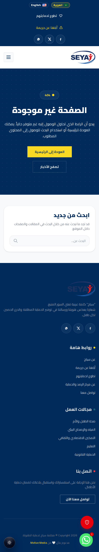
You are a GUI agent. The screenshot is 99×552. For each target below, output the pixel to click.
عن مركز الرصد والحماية (80, 384)
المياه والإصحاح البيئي (81, 429)
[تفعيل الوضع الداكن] (9, 542)
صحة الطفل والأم (84, 421)
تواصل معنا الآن (77, 499)
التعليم (91, 446)
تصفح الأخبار (49, 167)
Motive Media (38, 542)
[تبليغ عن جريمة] (87, 522)
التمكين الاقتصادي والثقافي (76, 438)
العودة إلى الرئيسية (49, 152)
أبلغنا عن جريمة (85, 367)
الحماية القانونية (85, 454)
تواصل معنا (88, 392)
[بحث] (15, 241)
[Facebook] (60, 39)
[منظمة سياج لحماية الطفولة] (83, 57)
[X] (49, 39)
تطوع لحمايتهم (85, 376)
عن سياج (89, 359)
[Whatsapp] (38, 39)
